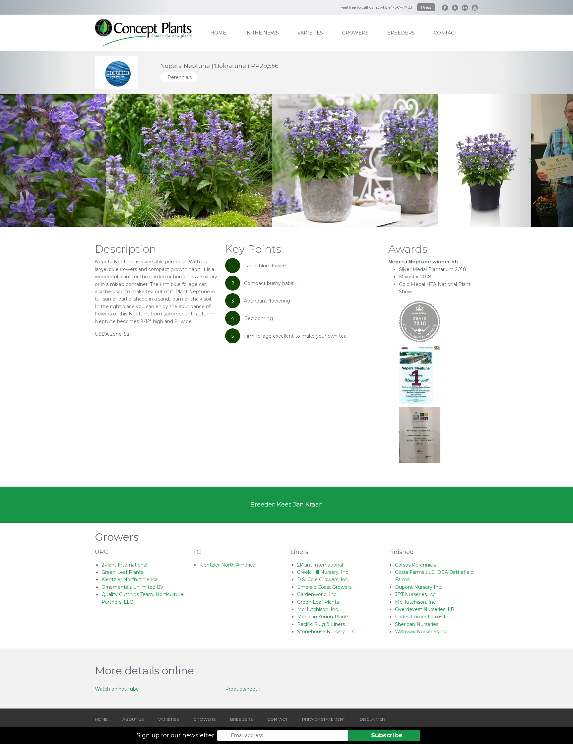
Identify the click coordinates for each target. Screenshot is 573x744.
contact (445, 33)
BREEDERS (241, 719)
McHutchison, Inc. (318, 609)
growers (355, 33)
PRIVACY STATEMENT (323, 719)
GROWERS (204, 719)
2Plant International (124, 565)
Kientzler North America (129, 579)
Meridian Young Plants (323, 617)
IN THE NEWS (262, 33)
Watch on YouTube (117, 689)
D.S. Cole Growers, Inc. (323, 579)
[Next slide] (530, 160)
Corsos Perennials (415, 565)
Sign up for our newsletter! (176, 735)
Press (426, 7)
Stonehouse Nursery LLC (326, 632)
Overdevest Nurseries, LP (424, 609)
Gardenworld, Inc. (317, 594)
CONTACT (277, 719)
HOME (101, 719)
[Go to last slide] (43, 160)
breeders (401, 33)
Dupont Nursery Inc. (418, 587)
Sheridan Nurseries (416, 624)
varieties (310, 33)
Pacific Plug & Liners (321, 624)
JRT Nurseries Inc (415, 594)
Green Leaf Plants (122, 572)
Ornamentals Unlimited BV (132, 587)
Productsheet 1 (243, 689)
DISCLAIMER (372, 719)
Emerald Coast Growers (324, 587)
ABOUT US (133, 719)
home (218, 33)
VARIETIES (168, 719)
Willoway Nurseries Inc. (421, 632)
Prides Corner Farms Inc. (423, 617)
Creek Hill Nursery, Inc (322, 572)
